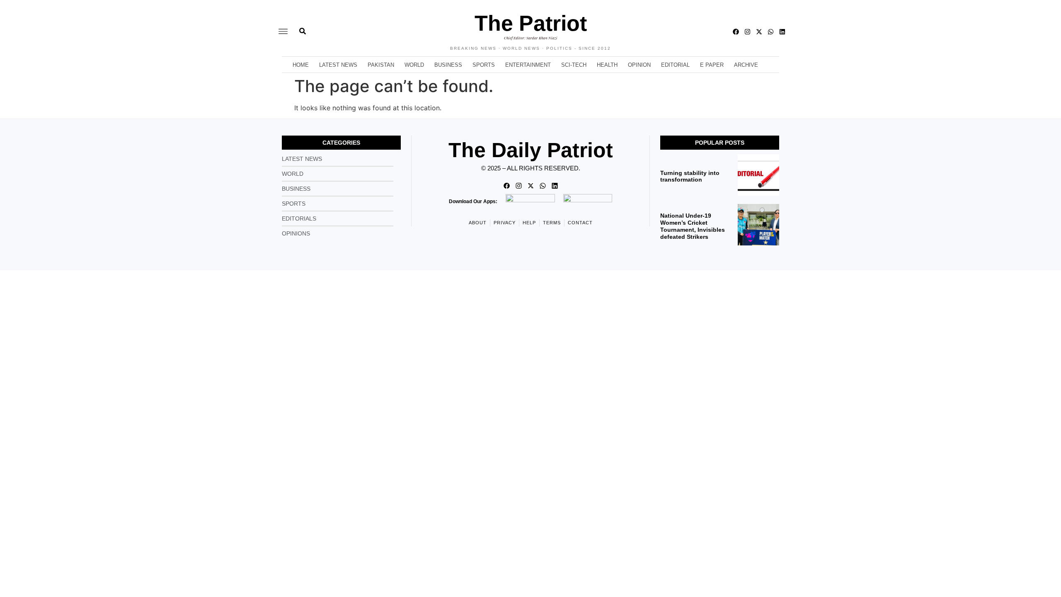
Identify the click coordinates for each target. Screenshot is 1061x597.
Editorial (675, 65)
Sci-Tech (573, 65)
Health (607, 65)
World (414, 65)
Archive (746, 65)
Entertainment (528, 65)
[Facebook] (736, 32)
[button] (283, 32)
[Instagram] (747, 32)
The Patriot (531, 23)
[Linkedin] (782, 32)
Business (448, 65)
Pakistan (381, 65)
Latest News (338, 65)
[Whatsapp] (771, 32)
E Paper (712, 65)
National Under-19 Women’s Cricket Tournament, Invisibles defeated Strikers (692, 226)
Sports (483, 65)
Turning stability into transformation (689, 176)
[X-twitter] (759, 32)
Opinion (639, 65)
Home (301, 65)
